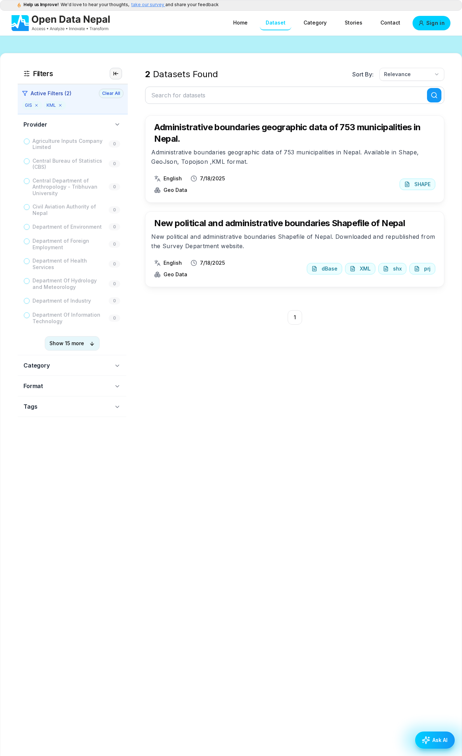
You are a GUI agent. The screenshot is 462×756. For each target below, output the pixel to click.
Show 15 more (66, 343)
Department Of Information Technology (66, 318)
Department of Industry (61, 301)
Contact (390, 22)
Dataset (276, 22)
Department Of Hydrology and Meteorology (64, 284)
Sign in (435, 23)
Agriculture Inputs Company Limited (67, 144)
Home (240, 22)
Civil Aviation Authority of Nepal (64, 210)
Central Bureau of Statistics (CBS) (67, 164)
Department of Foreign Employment (60, 244)
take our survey (148, 4)
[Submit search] (434, 95)
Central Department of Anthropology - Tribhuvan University (64, 186)
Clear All (111, 93)
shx (397, 268)
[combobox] (411, 74)
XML (365, 268)
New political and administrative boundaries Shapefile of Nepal (279, 223)
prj (427, 268)
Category (315, 22)
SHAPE (422, 184)
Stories (353, 22)
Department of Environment (67, 227)
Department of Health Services (59, 264)
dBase (329, 268)
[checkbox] (27, 141)
